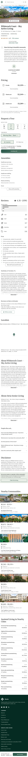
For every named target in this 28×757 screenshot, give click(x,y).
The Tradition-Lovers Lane (8, 610)
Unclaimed (3, 35)
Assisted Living (7, 5)
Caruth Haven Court (6, 590)
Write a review (8, 312)
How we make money (5, 724)
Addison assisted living (7, 648)
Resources (3, 717)
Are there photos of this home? (9, 441)
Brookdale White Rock (6, 510)
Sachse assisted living (6, 664)
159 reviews (15, 38)
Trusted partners (4, 722)
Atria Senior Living (5, 401)
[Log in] (24, 2)
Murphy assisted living (6, 681)
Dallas (16, 5)
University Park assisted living (8, 625)
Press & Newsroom (5, 719)
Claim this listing (14, 480)
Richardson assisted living (7, 642)
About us (3, 712)
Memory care (4, 737)
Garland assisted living (7, 637)
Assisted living (4, 732)
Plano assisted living (6, 687)
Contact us (3, 715)
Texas (13, 5)
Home (2, 5)
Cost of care (3, 730)
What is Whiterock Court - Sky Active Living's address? (12, 446)
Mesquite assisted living (7, 675)
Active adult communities (6, 744)
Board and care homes (6, 739)
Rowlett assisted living (7, 659)
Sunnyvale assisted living (7, 670)
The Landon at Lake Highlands (8, 530)
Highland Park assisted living (8, 631)
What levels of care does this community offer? (13, 438)
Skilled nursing (4, 746)
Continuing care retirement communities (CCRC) (11, 741)
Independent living (5, 734)
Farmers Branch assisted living (8, 653)
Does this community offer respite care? (11, 450)
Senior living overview (6, 748)
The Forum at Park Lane (7, 570)
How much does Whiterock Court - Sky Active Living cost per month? (12, 433)
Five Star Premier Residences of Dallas (10, 550)
